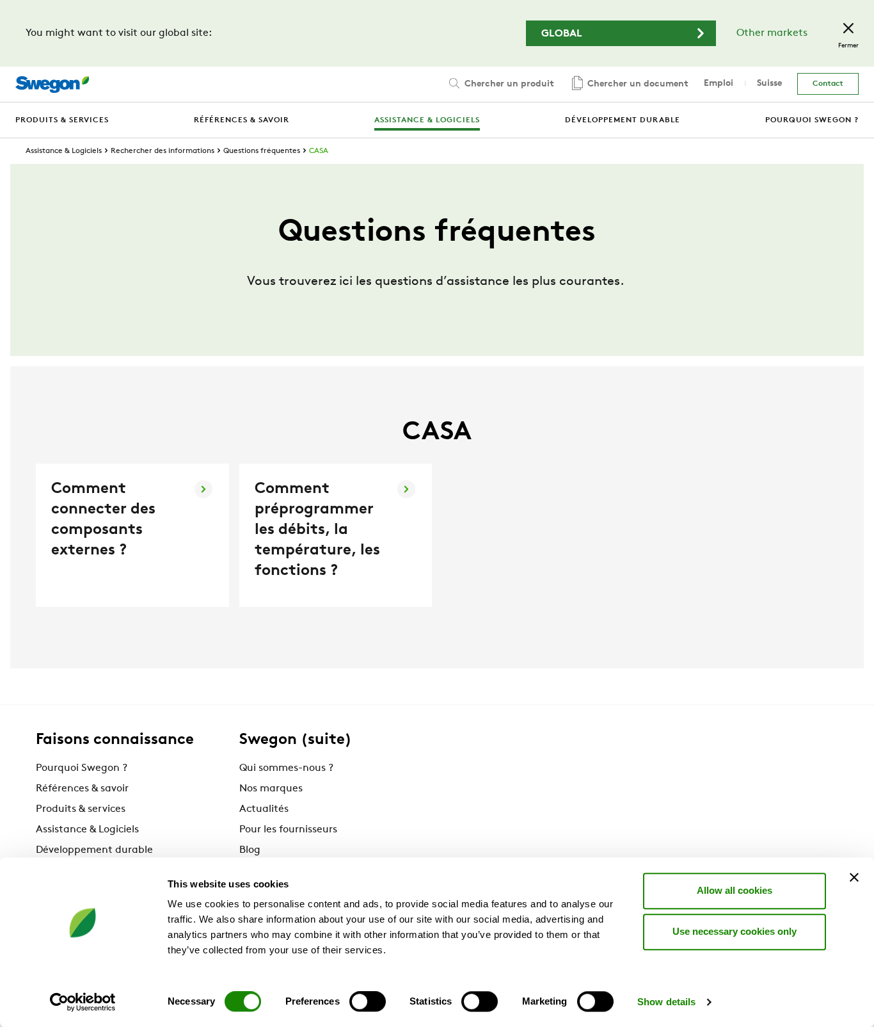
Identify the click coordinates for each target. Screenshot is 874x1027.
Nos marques (271, 789)
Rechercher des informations (162, 151)
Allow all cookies (734, 890)
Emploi (718, 83)
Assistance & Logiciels (64, 151)
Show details (666, 1001)
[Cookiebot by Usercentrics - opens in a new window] (83, 1002)
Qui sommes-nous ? (286, 768)
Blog (249, 850)
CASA (318, 151)
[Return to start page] (52, 84)
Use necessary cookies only (734, 931)
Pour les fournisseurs (288, 830)
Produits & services (80, 809)
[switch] (367, 1001)
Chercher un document (636, 84)
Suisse (769, 83)
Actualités (264, 809)
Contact (828, 84)
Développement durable (94, 850)
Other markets (771, 33)
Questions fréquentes (261, 151)
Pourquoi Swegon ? (81, 768)
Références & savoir (82, 789)
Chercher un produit (508, 84)
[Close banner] (854, 877)
